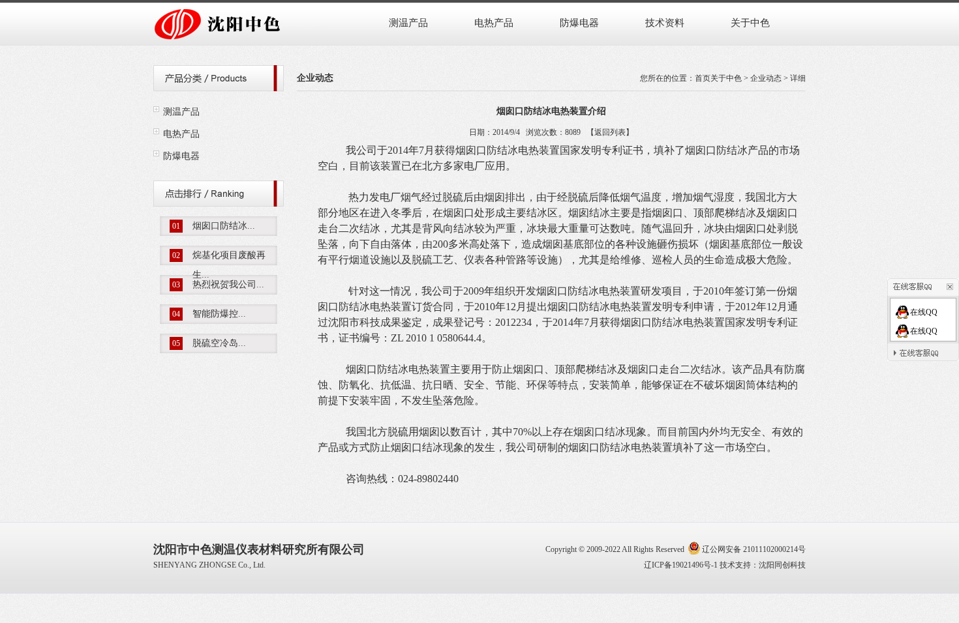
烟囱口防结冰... (223, 226)
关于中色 (750, 23)
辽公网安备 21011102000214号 (754, 549)
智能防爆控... (219, 314)
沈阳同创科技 (782, 565)
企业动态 (766, 78)
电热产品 (493, 23)
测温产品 (408, 23)
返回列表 (610, 132)
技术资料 (664, 23)
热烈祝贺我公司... (228, 284)
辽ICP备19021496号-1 (681, 565)
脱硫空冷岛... (219, 343)
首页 (702, 78)
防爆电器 (579, 23)
